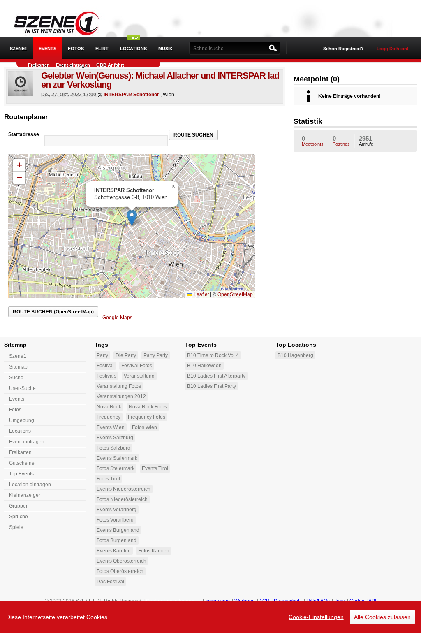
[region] (210, 617)
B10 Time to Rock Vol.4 (213, 355)
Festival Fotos (136, 366)
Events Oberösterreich (121, 561)
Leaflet (200, 294)
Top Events (21, 474)
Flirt (102, 48)
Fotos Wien (144, 427)
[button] (132, 217)
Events (47, 48)
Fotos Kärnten (153, 551)
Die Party (126, 355)
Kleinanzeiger (24, 495)
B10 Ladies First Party (211, 386)
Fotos (76, 48)
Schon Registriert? (343, 48)
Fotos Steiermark (115, 468)
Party (102, 355)
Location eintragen (30, 484)
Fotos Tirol (108, 479)
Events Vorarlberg (116, 509)
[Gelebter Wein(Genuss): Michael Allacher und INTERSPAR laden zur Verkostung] (20, 83)
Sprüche (18, 516)
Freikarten (39, 65)
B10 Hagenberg (295, 355)
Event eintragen (73, 65)
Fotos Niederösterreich (122, 499)
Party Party (155, 355)
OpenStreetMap (235, 294)
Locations (133, 48)
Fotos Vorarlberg (115, 520)
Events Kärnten (114, 551)
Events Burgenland (118, 530)
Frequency (108, 417)
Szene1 (17, 356)
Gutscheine (22, 463)
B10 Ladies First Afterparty (216, 376)
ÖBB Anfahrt (110, 65)
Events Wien (111, 427)
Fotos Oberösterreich (120, 571)
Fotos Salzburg (113, 448)
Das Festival (110, 581)
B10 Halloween (204, 366)
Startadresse (23, 134)
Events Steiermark (117, 458)
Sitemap (18, 367)
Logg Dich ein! (393, 48)
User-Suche (22, 388)
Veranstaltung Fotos (119, 386)
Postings (341, 140)
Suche (16, 377)
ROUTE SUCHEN (193, 135)
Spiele (16, 527)
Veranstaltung (139, 376)
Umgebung (21, 420)
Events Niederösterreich (123, 489)
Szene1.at (52, 22)
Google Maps (117, 317)
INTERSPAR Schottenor (131, 94)
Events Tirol (155, 468)
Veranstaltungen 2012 (121, 396)
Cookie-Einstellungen (316, 617)
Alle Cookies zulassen (382, 617)
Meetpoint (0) (317, 79)
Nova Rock (109, 407)
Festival (105, 366)
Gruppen (19, 506)
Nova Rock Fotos (148, 407)
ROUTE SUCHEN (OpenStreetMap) (53, 312)
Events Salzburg (115, 438)
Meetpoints (313, 140)
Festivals (106, 376)
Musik (165, 48)
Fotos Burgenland (116, 540)
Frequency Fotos (146, 417)
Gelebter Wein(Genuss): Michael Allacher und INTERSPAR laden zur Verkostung (160, 80)
